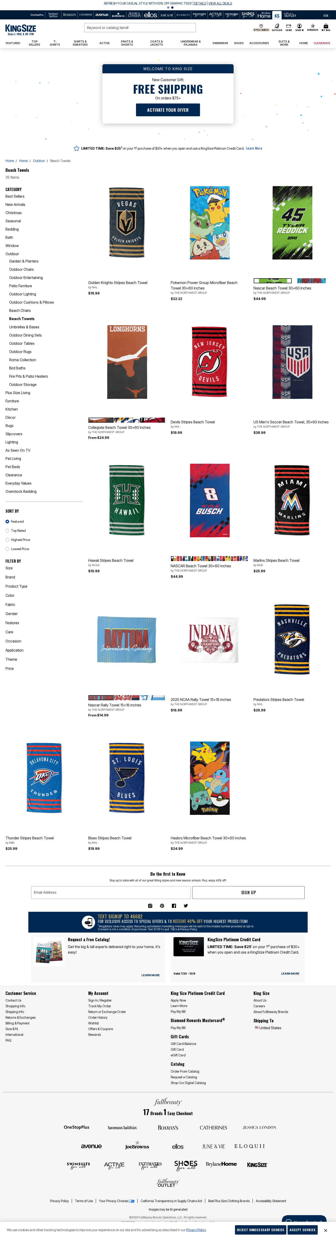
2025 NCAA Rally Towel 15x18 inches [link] (201, 701)
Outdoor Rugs (20, 351)
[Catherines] (213, 1127)
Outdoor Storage (23, 384)
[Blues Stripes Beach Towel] (126, 777)
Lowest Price (20, 549)
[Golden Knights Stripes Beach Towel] (126, 222)
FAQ (8, 1040)
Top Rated (18, 531)
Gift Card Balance (183, 1044)
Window (12, 245)
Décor (10, 417)
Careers (259, 1006)
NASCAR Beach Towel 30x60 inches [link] (201, 568)
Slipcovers (13, 434)
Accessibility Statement (271, 1201)
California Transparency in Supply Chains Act (172, 1201)
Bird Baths (17, 368)
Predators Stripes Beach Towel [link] (278, 701)
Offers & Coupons (100, 1029)
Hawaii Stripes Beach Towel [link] (110, 562)
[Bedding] (81, 229)
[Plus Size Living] (81, 392)
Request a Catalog (184, 1077)
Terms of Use (84, 1201)
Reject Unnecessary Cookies (260, 1229)
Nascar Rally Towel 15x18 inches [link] (114, 707)
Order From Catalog (185, 1071)
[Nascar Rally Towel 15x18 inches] (126, 639)
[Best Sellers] (81, 196)
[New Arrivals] (81, 204)
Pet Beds (12, 466)
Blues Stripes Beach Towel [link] (109, 840)
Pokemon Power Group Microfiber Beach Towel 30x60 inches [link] (204, 287)
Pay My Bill (178, 1011)
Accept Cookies (303, 1229)
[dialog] (326, 15)
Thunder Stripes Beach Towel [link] (29, 840)
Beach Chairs (20, 310)
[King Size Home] (20, 30)
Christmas (13, 212)
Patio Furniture (20, 286)
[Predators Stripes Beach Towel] (292, 639)
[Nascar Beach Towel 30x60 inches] (292, 222)
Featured (17, 521)
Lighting (11, 442)
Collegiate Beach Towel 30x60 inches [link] (119, 429)
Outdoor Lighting (22, 294)
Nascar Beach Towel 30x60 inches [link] (282, 290)
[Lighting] (81, 442)
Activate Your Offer (168, 110)
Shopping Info (15, 1006)
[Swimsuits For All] (78, 1166)
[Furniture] (81, 401)
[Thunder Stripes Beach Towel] (44, 777)
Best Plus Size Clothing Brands (229, 1201)
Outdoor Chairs (21, 269)
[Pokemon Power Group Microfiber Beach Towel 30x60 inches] (209, 222)
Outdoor (39, 161)
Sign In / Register (100, 1000)
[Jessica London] (259, 1127)
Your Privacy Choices (113, 1201)
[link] (34, 43)
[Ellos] (178, 1146)
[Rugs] (81, 425)
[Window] (81, 245)
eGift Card (178, 1055)
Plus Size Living (17, 392)
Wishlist (93, 1023)
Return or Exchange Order (107, 1012)
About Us (259, 1000)
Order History (97, 1017)
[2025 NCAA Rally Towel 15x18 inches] (209, 639)
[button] (168, 5)
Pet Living (13, 458)
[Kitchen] (81, 409)
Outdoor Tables (22, 343)
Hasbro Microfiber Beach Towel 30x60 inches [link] (208, 840)
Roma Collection (22, 360)
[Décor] (81, 417)
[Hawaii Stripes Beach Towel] (126, 500)
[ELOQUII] (249, 1145)
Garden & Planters (24, 261)
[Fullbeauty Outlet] (168, 1183)
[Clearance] (81, 475)
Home (9, 161)
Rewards (94, 1035)
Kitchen (11, 409)
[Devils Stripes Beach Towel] (209, 361)
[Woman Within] (122, 1127)
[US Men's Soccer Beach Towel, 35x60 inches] (292, 361)
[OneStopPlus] (76, 1127)
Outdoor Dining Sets (25, 335)
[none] (126, 222)
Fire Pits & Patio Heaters (28, 376)
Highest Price (20, 540)
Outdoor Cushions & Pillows (31, 302)
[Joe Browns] (137, 1145)
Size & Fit (11, 1029)
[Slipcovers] (81, 434)
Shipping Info (14, 1012)
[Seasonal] (81, 221)
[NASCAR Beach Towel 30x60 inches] (209, 500)
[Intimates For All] (150, 1166)
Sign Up (248, 892)
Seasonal (13, 221)
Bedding (12, 229)
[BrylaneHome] (221, 1166)
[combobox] (140, 27)
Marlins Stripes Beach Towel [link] (276, 562)
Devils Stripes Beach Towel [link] (193, 424)
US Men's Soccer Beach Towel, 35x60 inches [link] (291, 424)
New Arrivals (15, 204)
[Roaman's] (168, 1127)
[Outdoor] (81, 254)
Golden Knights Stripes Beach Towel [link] (117, 284)
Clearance (13, 475)
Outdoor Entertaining (26, 277)
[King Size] (257, 1166)
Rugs (9, 425)
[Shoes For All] (185, 1166)
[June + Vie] (213, 1146)
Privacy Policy (59, 1201)
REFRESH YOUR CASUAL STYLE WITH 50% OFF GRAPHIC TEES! (148, 3)
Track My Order (99, 1006)
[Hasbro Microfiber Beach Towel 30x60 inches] (209, 777)
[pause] (163, 7)
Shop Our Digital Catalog (188, 1083)
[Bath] (81, 237)
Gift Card (177, 1049)
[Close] (325, 1230)
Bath (9, 237)
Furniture (12, 401)
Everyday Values (18, 483)
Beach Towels (22, 318)
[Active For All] (114, 1166)
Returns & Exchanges (20, 1017)
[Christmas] (81, 212)
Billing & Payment (17, 1023)
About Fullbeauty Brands (270, 1012)
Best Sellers (14, 196)
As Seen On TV (17, 450)
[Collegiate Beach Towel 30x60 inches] (126, 361)
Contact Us (13, 1000)
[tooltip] (37, 14)
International (14, 1035)
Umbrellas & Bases (24, 327)
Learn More (254, 148)
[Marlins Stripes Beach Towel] (292, 500)
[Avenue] (91, 1146)
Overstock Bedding (21, 491)
